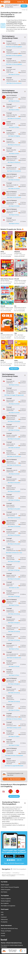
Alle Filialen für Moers (14, 605)
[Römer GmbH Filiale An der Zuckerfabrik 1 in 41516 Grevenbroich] (4, 193)
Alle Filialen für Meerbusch (14, 162)
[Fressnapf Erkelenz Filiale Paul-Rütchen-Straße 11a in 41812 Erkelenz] (4, 185)
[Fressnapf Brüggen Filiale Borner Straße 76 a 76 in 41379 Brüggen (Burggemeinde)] (4, 390)
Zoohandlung (16, 872)
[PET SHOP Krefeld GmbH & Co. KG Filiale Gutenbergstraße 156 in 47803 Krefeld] (4, 202)
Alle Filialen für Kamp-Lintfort (14, 727)
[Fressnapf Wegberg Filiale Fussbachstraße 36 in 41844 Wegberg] (4, 132)
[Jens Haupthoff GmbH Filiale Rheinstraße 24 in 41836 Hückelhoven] (4, 461)
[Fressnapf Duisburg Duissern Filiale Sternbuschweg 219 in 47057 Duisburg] (4, 689)
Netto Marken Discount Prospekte (10, 887)
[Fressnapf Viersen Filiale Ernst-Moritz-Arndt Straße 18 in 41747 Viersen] (4, 70)
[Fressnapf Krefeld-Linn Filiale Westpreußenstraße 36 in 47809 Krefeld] (4, 470)
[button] (26, 2)
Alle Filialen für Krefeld (14, 206)
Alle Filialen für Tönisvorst (14, 144)
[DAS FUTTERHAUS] (11, 791)
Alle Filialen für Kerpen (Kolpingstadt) (14, 755)
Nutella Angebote (5, 901)
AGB (2, 914)
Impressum (4, 917)
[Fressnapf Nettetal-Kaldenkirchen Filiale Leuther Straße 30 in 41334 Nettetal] (4, 444)
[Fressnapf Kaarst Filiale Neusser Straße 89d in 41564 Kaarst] (4, 150)
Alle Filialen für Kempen (14, 430)
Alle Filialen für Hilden (14, 745)
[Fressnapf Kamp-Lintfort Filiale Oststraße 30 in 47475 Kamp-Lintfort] (4, 724)
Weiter (24, 6)
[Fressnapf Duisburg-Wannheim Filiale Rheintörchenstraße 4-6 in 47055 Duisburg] (4, 636)
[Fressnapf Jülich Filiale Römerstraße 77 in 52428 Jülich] (4, 584)
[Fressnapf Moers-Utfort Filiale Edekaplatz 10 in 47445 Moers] (4, 671)
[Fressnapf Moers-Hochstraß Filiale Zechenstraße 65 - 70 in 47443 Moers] (4, 645)
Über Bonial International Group (9, 928)
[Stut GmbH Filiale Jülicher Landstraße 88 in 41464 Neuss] (4, 211)
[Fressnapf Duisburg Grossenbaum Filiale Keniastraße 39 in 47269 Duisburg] (4, 610)
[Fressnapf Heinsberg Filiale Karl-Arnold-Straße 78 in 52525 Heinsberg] (4, 514)
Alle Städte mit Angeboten (8, 905)
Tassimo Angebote (6, 898)
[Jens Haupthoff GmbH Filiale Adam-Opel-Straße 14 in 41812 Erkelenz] (4, 176)
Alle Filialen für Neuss (14, 214)
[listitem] (7, 244)
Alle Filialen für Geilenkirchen (14, 657)
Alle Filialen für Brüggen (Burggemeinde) (14, 395)
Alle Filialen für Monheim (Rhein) (14, 719)
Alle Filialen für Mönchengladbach (14, 46)
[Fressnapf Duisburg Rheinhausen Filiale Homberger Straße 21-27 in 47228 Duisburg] (4, 627)
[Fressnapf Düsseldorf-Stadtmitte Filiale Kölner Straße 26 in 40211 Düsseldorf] (4, 505)
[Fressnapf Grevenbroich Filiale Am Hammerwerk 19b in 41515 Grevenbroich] (4, 167)
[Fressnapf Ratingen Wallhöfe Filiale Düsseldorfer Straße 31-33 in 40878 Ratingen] (4, 592)
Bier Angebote (5, 903)
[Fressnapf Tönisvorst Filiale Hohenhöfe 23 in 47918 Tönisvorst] (4, 141)
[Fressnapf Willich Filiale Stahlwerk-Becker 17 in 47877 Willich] (4, 106)
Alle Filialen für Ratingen (14, 570)
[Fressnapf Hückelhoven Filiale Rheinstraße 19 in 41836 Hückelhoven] (4, 452)
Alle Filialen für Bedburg (14, 500)
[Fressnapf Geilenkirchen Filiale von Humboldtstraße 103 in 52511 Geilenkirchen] (4, 654)
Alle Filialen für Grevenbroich (14, 171)
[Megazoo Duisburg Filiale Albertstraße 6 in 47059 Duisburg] (4, 697)
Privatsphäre (4, 922)
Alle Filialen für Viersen (14, 74)
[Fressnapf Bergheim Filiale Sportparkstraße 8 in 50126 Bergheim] (4, 619)
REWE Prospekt (5, 884)
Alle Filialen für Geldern (14, 736)
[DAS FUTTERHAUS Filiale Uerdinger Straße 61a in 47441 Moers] (4, 601)
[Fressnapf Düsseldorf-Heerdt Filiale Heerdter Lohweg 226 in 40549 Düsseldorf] (4, 435)
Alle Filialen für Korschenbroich (14, 83)
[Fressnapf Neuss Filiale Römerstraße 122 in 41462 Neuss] (4, 381)
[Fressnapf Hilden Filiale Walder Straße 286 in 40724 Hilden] (4, 741)
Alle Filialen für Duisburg (14, 614)
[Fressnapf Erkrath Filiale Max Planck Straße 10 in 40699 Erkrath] (4, 662)
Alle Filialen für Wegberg (14, 136)
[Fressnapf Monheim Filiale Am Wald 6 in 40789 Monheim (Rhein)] (4, 715)
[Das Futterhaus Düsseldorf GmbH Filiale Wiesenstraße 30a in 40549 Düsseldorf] (4, 417)
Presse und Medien (6, 931)
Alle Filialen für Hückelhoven (14, 456)
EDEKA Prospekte (5, 889)
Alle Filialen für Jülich (14, 587)
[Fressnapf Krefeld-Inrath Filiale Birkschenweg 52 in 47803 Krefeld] (4, 400)
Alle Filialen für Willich (14, 109)
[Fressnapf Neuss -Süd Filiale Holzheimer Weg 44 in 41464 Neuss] (4, 220)
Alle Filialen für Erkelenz (14, 179)
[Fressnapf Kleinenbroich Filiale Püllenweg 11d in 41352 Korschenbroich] (4, 79)
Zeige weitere (14, 368)
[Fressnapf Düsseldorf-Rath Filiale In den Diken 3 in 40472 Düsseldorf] (4, 540)
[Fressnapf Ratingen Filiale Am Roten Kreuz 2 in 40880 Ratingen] (4, 566)
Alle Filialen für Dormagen (14, 561)
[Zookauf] (17, 791)
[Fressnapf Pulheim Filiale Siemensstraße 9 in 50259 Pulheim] (4, 706)
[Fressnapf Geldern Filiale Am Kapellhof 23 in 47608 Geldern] (4, 732)
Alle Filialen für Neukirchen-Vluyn (14, 552)
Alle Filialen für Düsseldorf (14, 421)
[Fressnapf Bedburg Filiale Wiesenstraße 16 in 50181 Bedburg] (4, 496)
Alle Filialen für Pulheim (14, 710)
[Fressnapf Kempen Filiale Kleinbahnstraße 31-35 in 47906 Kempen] (4, 426)
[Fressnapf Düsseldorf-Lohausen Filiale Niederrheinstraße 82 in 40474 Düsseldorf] (4, 479)
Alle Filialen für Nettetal (14, 447)
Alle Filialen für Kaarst (14, 127)
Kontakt (3, 933)
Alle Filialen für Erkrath (14, 666)
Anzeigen (24, 9)
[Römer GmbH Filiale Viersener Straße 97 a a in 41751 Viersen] (4, 97)
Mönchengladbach (6, 872)
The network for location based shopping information (12, 946)
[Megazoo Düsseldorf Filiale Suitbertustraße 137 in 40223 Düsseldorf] (4, 487)
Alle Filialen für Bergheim (14, 622)
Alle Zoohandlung (14, 796)
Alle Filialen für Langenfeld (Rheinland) (14, 765)
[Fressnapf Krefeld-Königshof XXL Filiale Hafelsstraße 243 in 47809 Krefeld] (4, 409)
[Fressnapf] (4, 791)
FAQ (2, 912)
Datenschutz (4, 919)
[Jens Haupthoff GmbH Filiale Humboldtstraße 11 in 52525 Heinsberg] (4, 522)
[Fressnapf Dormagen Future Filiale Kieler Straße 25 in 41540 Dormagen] (4, 557)
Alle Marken (4, 892)
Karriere (3, 935)
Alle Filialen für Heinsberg (14, 517)
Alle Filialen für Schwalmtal (14, 118)
